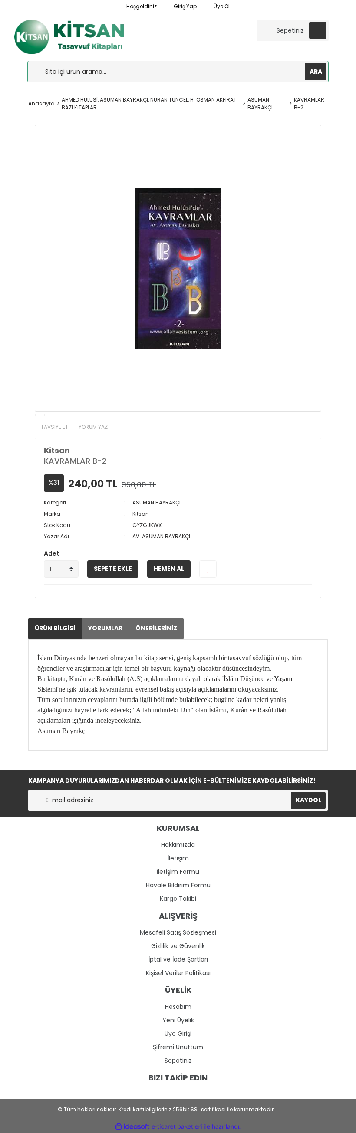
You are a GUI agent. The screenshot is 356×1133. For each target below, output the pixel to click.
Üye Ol (221, 6)
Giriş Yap (184, 6)
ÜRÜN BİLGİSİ (55, 628)
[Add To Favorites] (208, 569)
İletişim (178, 858)
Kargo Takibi (178, 898)
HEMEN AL (169, 568)
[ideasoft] (132, 1127)
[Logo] (78, 36)
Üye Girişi (178, 1033)
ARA (316, 71)
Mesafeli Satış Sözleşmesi (178, 932)
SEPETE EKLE (113, 568)
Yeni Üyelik (178, 1020)
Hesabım (178, 1006)
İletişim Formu (178, 871)
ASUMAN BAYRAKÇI (156, 502)
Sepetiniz (178, 1060)
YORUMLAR (105, 628)
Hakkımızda (178, 844)
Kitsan (57, 450)
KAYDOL (308, 800)
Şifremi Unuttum (178, 1047)
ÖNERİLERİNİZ (156, 628)
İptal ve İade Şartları (178, 959)
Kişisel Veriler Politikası (178, 972)
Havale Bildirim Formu (178, 885)
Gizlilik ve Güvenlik (178, 946)
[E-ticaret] (177, 1126)
